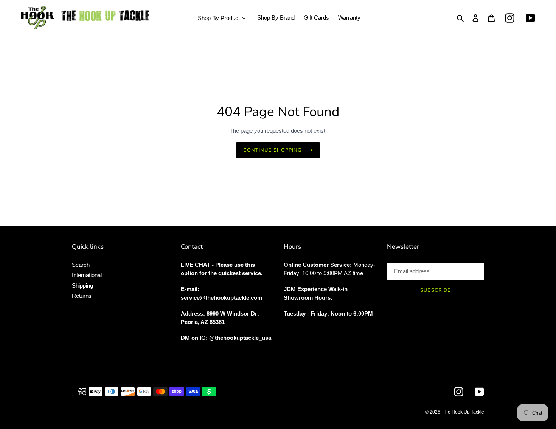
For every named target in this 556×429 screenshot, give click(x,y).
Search (81, 265)
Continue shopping (272, 150)
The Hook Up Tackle (463, 412)
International (87, 275)
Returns (82, 296)
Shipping (82, 285)
